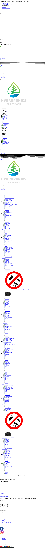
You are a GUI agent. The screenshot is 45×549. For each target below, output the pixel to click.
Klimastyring (7, 249)
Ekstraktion (7, 299)
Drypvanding (7, 207)
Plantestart (4, 237)
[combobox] (5, 39)
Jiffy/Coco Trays (8, 238)
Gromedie (4, 229)
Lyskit (6, 312)
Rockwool (7, 236)
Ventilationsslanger (8, 257)
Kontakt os (4, 514)
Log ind (3, 538)
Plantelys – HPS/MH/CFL (9, 198)
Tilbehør (6, 227)
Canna (6, 221)
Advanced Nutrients (8, 215)
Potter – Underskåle (8, 270)
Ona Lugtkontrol (8, 252)
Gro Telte (3, 258)
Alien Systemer (8, 202)
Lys (2, 194)
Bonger (6, 327)
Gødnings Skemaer (8, 228)
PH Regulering (7, 269)
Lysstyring (7, 337)
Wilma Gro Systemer (9, 206)
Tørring (6, 305)
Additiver (7, 214)
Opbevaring (7, 302)
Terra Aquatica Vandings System (11, 204)
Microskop (7, 301)
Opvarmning (7, 253)
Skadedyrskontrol (26, 289)
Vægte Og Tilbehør (8, 307)
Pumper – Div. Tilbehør (9, 349)
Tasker (12, 437)
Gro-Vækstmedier (8, 317)
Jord (6, 372)
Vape (6, 330)
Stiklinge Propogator (8, 240)
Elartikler (6, 195)
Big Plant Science (8, 217)
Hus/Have (4, 314)
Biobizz (6, 218)
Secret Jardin (7, 262)
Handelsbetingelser (5, 516)
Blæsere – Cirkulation (9, 385)
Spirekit (6, 320)
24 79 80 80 (2, 493)
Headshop (5, 323)
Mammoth (7, 261)
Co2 (6, 246)
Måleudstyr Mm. (8, 266)
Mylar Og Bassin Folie (9, 265)
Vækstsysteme (7, 322)
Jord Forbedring (8, 235)
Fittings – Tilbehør (8, 247)
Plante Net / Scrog (8, 263)
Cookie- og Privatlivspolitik (7, 517)
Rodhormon (7, 239)
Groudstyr (4, 264)
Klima (3, 243)
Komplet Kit (7, 311)
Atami (6, 216)
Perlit (6, 234)
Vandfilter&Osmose (8, 212)
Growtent (7, 259)
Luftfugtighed (7, 251)
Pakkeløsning (4, 308)
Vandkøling (7, 210)
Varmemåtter (7, 241)
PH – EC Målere (8, 267)
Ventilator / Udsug (8, 256)
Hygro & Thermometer (9, 248)
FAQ (3, 515)
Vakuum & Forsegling (9, 306)
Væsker (6, 472)
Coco (6, 230)
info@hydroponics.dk (4, 496)
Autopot (6, 203)
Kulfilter (6, 250)
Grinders (6, 328)
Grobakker (7, 318)
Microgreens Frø (8, 319)
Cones (6, 325)
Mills (6, 226)
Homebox (7, 260)
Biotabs (6, 219)
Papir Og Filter (7, 329)
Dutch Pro (7, 222)
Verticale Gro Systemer (9, 205)
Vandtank (7, 211)
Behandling (7, 315)
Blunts (6, 324)
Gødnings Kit (7, 225)
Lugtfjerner (7, 300)
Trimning (6, 304)
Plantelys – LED (8, 199)
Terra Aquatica (7, 223)
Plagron (6, 224)
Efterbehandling (5, 438)
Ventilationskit (7, 254)
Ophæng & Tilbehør (8, 200)
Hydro (3, 201)
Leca (6, 233)
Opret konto (4, 539)
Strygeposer (7, 303)
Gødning (3, 213)
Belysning (7, 316)
